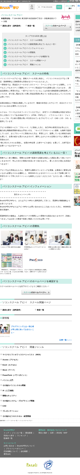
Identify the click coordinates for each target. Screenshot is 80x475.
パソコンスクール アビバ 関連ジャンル (24, 64)
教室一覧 (31, 26)
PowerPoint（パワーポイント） (15, 375)
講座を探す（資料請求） (12, 26)
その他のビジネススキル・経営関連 (16, 416)
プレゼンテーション (10, 411)
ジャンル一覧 (17, 433)
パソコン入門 (7, 380)
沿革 (52, 433)
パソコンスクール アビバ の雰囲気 (21, 52)
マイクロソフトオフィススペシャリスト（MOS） (22, 354)
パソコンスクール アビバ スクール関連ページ (27, 60)
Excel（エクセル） (10, 365)
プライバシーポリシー (15, 449)
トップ (6, 433)
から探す (70, 7)
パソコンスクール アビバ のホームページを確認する (28, 56)
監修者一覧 (8, 438)
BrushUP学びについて (26, 446)
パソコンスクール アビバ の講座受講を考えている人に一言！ (32, 44)
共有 (31, 8)
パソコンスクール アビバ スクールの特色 (25, 40)
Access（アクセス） (10, 360)
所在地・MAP (61, 433)
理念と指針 (42, 433)
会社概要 (24, 451)
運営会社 (7, 454)
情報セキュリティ (9, 396)
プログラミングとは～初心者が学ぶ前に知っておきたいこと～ (22, 329)
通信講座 (28, 433)
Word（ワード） (9, 370)
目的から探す (9, 435)
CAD (4, 406)
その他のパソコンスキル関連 (14, 385)
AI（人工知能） (8, 390)
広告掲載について (11, 451)
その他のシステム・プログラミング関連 (18, 401)
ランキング (21, 435)
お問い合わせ (9, 446)
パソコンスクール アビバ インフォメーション (26, 48)
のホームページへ (55, 27)
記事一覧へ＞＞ (65, 340)
